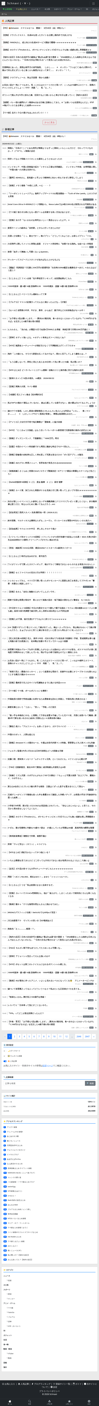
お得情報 (8, 9)
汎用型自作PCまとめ (78, 189)
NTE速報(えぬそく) (75, 373)
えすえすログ (85, 239)
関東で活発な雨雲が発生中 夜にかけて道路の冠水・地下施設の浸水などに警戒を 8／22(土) (49, 600)
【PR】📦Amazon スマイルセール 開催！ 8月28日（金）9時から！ (34, 28)
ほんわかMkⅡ (84, 313)
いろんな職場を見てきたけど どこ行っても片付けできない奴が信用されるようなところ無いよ (49, 860)
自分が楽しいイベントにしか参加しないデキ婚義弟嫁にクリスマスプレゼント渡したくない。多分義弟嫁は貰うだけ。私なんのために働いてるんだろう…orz (52, 503)
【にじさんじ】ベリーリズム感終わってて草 (27, 294)
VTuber (90, 282)
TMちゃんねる (81, 951)
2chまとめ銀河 (82, 603)
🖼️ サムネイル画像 (15, 1056)
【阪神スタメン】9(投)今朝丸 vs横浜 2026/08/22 (31, 378)
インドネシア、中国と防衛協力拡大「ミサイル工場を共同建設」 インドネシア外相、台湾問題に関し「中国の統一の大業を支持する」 (52, 168)
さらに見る (49, 122)
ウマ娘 (94, 80)
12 (66, 1036)
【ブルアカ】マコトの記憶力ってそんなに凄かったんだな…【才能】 (38, 302)
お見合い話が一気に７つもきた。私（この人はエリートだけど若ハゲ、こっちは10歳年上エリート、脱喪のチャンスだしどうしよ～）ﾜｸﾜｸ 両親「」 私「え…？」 (48, 86)
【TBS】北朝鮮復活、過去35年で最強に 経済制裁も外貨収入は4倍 (37, 767)
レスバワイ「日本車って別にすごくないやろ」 (28, 1005)
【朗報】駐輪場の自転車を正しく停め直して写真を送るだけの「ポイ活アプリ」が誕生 (45, 454)
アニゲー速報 (81, 38)
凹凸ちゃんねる (82, 181)
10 (54, 1036)
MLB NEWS (85, 247)
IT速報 (85, 441)
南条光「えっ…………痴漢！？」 (22, 928)
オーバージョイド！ (85, 73)
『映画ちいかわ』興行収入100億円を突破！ (27, 997)
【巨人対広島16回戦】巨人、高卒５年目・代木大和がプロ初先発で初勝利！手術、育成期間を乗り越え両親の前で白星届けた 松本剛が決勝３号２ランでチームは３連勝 (51, 640)
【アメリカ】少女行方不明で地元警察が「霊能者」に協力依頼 (35, 422)
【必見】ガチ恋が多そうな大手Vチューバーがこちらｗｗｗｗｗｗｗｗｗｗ (40, 868)
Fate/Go (90, 450)
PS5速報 (79, 199)
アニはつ (79, 686)
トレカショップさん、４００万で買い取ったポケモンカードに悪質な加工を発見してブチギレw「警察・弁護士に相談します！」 (51, 582)
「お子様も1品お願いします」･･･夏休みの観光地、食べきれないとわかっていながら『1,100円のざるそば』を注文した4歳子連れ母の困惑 (52, 320)
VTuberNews (82, 281)
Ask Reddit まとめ (83, 357)
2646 (79, 1036)
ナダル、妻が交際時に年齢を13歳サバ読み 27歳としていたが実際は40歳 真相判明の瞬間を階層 (51, 827)
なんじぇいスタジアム (81, 398)
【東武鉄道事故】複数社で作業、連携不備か (27, 836)
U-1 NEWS (82, 801)
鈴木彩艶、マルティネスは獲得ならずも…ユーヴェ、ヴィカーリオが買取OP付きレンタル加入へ (50, 520)
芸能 (91, 924)
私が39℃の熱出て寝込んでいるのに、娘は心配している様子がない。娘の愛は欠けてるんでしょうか (51, 402)
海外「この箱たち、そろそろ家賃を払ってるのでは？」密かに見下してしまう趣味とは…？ (47, 353)
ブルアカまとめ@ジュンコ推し (76, 305)
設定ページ (48, 1065)
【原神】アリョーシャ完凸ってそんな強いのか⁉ (29, 956)
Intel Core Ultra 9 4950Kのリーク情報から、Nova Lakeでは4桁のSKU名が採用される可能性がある (52, 204)
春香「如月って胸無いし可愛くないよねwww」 (29, 251)
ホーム (4, 14)
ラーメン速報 (83, 231)
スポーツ (57, 9)
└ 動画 (9, 1358)
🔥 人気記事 (12, 1061)
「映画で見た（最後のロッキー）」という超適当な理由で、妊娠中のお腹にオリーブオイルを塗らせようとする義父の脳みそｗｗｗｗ (52, 673)
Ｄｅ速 (86, 551)
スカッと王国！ (84, 678)
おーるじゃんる (81, 770)
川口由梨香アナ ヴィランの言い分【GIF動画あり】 (31, 920)
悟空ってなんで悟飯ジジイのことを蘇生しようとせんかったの (35, 158)
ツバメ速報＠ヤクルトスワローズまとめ (78, 532)
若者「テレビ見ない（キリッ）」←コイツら (27, 844)
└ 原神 (9, 1321)
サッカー (90, 263)
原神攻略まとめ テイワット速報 (78, 340)
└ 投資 (9, 1280)
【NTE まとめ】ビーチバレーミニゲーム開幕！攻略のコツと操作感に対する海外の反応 (46, 370)
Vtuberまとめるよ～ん (79, 297)
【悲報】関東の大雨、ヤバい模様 (22, 386)
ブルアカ (90, 305)
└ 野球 (9, 1294)
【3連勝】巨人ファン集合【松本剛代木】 (26, 394)
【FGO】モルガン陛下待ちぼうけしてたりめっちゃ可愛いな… (35, 948)
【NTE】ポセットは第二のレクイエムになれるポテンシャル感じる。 (38, 964)
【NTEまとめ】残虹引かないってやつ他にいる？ (29, 852)
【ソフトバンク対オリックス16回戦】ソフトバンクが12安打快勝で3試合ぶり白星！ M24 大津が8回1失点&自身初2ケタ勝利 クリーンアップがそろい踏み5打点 (52, 538)
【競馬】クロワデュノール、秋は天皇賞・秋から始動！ (26, 77)
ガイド (78, 1383)
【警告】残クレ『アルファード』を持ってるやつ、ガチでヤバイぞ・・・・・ (42, 726)
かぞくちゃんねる (83, 406)
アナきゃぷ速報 (84, 924)
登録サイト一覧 (62, 1383)
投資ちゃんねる (84, 223)
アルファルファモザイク (79, 389)
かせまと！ (85, 576)
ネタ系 (47, 9)
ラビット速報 (83, 466)
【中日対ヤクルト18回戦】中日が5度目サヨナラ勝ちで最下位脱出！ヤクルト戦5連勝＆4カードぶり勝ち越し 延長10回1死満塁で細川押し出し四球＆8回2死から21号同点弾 (52, 609)
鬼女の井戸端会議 (83, 507)
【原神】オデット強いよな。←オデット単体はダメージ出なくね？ (37, 337)
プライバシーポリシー (49, 1391)
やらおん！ (78, 587)
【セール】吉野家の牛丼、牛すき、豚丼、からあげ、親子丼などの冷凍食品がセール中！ (46, 310)
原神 (91, 341)
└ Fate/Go (10, 1312)
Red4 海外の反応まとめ (84, 63)
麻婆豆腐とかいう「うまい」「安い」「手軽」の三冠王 (32, 707)
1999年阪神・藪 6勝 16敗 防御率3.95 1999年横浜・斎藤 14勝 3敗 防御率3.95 (43, 286)
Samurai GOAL (81, 524)
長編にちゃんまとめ (82, 633)
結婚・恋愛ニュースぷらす (80, 1028)
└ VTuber (10, 1353)
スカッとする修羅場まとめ (83, 90)
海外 (94, 63)
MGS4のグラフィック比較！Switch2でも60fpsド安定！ (32, 912)
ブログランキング (42, 1383)
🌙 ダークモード (14, 1051)
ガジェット (89, 189)
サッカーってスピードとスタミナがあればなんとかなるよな (34, 259)
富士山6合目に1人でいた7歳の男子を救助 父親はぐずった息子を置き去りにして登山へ (46, 786)
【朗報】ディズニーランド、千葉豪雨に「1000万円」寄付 (33, 438)
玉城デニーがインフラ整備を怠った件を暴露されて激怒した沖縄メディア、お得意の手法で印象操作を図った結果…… (52, 796)
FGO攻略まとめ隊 (80, 450)
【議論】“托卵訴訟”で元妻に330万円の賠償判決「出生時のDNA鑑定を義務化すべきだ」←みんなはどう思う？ (52, 269)
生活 (94, 73)
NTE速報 (78, 349)
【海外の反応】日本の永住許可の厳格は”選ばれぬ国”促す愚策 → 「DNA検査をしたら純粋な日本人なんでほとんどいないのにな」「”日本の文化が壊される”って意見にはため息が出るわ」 (49, 58)
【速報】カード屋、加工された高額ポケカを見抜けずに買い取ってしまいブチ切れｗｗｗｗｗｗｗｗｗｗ (52, 491)
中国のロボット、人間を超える (21, 734)
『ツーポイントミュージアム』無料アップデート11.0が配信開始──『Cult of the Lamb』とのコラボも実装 (52, 195)
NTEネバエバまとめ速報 (73, 855)
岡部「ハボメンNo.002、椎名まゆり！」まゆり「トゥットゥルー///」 (38, 876)
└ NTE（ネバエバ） (14, 1326)
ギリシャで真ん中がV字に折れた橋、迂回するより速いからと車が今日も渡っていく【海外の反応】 (45, 95)
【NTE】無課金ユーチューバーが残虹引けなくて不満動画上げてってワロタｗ (41, 345)
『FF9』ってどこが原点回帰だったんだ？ (26, 1013)
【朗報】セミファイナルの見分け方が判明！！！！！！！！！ (35, 572)
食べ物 (91, 231)
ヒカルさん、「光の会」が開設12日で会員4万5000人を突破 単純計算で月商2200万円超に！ (49, 329)
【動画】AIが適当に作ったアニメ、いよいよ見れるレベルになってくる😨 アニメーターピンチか (51, 980)
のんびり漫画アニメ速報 (74, 162)
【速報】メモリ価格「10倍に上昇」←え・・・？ (29, 185)
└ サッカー (11, 1299)
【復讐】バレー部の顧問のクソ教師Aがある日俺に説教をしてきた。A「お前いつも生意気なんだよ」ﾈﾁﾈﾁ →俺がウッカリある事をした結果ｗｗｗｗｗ (49, 104)
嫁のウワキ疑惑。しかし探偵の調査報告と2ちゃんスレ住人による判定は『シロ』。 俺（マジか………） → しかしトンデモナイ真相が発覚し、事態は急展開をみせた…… (49, 412)
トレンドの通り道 (81, 477)
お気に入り (22, 9)
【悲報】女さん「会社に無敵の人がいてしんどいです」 (32, 591)
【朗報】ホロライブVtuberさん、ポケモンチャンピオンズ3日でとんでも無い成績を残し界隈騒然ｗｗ (46, 49)
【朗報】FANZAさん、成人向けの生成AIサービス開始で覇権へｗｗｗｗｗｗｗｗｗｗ (39, 42)
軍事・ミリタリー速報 (79, 702)
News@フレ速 (81, 762)
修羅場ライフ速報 (83, 812)
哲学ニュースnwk (81, 274)
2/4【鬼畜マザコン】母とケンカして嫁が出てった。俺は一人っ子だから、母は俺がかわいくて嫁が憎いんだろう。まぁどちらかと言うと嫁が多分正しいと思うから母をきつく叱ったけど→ (52, 628)
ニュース (34, 9)
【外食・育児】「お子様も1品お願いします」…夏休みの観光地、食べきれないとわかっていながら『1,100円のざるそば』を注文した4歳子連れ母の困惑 (51, 1023)
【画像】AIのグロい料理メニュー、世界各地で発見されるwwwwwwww (40, 463)
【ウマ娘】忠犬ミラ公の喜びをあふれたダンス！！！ (25, 112)
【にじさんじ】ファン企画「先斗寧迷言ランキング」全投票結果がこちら (40, 278)
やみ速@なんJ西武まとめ (81, 515)
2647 (87, 1036)
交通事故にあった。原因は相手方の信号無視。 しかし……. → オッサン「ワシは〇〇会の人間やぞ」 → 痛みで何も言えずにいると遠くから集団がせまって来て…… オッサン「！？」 (49, 68)
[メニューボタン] (93, 3)
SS (87, 9)
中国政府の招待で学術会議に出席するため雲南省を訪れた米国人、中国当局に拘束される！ (47, 699)
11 (60, 1036)
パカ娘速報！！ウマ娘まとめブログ (80, 115)
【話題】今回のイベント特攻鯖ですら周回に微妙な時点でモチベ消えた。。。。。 (43, 446)
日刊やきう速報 (84, 289)
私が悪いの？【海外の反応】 (79, 365)
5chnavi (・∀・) (18, 3)
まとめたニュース (80, 595)
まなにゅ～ (85, 721)
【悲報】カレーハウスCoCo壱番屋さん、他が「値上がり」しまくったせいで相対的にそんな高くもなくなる (52, 894)
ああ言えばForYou (76, 567)
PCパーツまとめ (79, 207)
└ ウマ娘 (10, 1308)
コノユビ (84, 789)
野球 (91, 247)
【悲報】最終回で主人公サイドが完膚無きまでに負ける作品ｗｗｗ (37, 682)
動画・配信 (89, 333)
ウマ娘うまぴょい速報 (83, 80)
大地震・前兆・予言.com (79, 425)
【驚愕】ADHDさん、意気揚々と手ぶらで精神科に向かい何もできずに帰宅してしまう (45, 177)
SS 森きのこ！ (85, 255)
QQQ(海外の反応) (86, 98)
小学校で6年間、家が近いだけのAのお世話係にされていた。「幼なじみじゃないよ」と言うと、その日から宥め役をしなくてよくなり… (51, 807)
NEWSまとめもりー (80, 729)
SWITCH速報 (78, 915)
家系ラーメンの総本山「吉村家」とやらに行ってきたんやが (34, 228)
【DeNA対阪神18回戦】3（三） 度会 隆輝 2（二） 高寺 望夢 (35, 482)
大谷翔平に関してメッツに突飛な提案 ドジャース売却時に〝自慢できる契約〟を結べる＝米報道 (50, 243)
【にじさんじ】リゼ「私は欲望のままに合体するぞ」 (31, 885)
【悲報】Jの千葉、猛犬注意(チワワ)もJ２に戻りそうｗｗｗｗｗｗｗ (37, 619)
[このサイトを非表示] (96, 154)
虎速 (87, 381)
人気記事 (24, 1383)
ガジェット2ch (80, 738)
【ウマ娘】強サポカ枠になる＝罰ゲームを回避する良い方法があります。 (40, 212)
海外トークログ (84, 154)
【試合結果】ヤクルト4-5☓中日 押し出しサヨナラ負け (32, 528)
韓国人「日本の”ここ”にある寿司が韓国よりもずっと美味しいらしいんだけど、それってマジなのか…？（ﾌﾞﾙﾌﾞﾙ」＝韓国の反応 (50, 149)
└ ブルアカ (11, 1317)
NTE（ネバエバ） (87, 349)
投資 (91, 223)
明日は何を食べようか (80, 324)
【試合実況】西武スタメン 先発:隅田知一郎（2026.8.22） (33, 512)
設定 (55, 1387)
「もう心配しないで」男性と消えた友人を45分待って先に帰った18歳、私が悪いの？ (45, 362)
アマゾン (94, 31)
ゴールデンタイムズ (81, 458)
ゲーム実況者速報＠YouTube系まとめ (74, 333)
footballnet (82, 263)
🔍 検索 (90, 1083)
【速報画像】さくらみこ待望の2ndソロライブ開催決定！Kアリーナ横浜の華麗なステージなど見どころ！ (52, 472)
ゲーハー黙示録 (77, 1016)
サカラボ (83, 622)
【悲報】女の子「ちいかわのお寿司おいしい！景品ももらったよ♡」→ (39, 220)
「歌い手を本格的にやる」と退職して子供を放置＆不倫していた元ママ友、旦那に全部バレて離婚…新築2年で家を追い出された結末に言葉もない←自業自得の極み (52, 716)
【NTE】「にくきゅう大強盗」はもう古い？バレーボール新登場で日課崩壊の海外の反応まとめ (49, 430)
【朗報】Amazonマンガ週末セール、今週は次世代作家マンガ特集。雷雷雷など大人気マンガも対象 (51, 742)
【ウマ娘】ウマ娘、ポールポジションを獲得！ (28, 690)
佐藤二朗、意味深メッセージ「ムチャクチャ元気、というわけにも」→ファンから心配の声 (47, 759)
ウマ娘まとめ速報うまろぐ (78, 215)
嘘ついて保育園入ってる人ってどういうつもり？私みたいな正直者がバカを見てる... (44, 988)
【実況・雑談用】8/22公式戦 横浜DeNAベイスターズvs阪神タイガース (40, 548)
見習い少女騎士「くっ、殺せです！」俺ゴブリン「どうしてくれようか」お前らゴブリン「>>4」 (50, 236)
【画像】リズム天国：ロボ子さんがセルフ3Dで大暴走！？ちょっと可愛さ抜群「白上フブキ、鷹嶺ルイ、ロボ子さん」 (52, 777)
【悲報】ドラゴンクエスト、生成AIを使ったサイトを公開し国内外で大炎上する (37, 35)
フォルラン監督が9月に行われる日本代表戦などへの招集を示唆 (35, 750)
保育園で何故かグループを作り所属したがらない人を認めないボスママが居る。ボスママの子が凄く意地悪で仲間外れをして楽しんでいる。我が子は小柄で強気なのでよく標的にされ (52, 651)
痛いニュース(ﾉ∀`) (80, 173)
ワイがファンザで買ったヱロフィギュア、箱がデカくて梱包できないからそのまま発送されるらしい (51, 564)
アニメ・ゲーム (73, 9)
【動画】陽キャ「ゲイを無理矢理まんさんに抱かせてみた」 (34, 904)
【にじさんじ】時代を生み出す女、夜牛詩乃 (27, 556)
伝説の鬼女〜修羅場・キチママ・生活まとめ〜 (78, 655)
